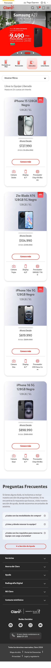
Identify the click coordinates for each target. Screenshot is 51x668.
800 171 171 (22, 637)
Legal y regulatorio (31, 657)
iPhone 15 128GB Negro (25, 103)
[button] (38, 8)
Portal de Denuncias (33, 652)
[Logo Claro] (8, 7)
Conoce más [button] (25, 162)
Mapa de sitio (15, 652)
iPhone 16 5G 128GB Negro (26, 387)
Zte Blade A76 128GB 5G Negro (26, 198)
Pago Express (33, 3)
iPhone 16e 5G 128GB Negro (25, 292)
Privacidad (16, 657)
